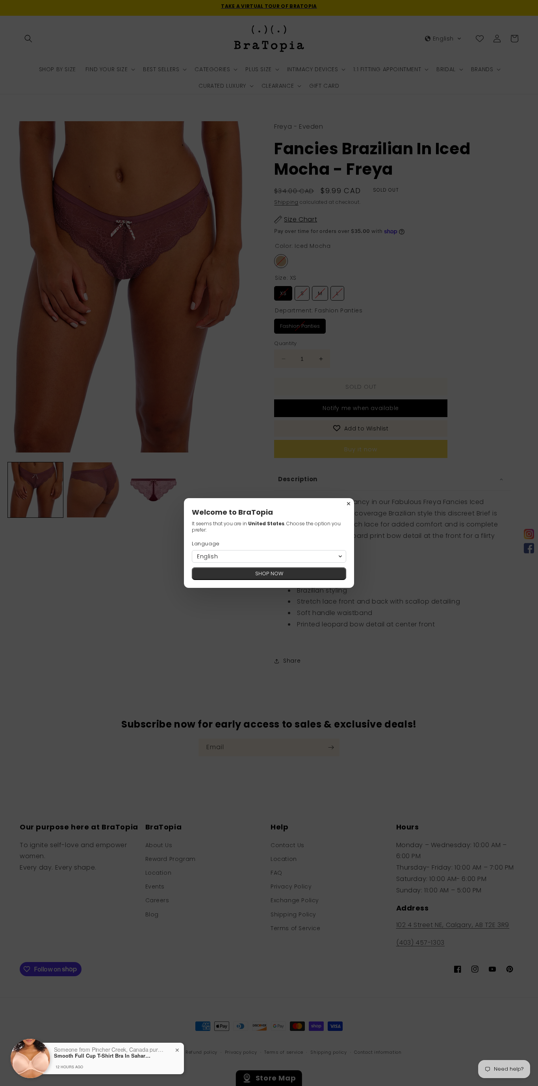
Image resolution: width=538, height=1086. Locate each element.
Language (206, 543)
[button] (269, 556)
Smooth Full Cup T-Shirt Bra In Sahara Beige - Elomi (103, 1056)
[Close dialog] (348, 504)
